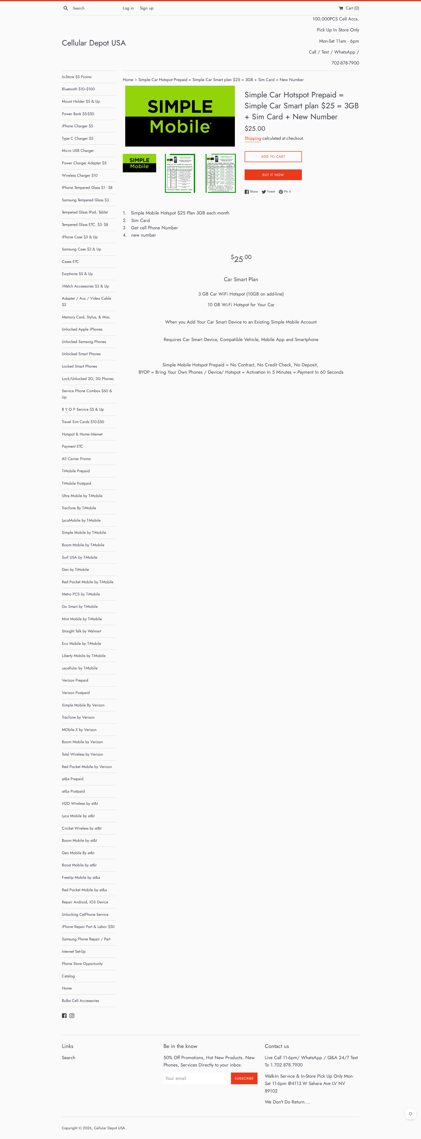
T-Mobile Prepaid (76, 471)
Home (67, 988)
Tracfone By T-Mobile (79, 508)
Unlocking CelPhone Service (85, 914)
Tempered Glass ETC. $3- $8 (85, 224)
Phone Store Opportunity (82, 963)
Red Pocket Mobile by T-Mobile (87, 582)
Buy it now (273, 174)
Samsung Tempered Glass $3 (85, 200)
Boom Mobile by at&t (79, 840)
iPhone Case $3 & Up (80, 237)
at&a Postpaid (73, 791)
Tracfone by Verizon (78, 717)
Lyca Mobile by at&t (78, 816)
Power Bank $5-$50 (78, 114)
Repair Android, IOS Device (85, 902)
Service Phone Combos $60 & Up (87, 394)
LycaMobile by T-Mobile (81, 520)
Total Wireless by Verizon (82, 754)
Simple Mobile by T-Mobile (84, 532)
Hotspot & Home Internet (82, 434)
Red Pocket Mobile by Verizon (87, 766)
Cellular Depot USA (94, 42)
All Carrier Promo (76, 459)
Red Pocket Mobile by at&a (84, 890)
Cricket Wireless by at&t (81, 828)
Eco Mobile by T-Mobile (81, 643)
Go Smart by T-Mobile (80, 606)
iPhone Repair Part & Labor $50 (88, 926)
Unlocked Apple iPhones (82, 329)
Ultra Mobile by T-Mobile (82, 496)
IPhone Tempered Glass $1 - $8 (87, 187)
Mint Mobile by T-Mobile (82, 619)
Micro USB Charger (78, 150)
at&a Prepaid (72, 779)
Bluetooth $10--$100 (78, 89)
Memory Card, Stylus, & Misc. (86, 317)
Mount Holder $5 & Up (81, 101)
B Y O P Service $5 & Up (83, 409)
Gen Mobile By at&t (78, 853)
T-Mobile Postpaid (76, 483)
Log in (128, 8)
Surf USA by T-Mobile (79, 557)
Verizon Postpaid (76, 692)
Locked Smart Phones (79, 366)
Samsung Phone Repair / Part (86, 939)
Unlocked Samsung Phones (84, 341)
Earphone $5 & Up (77, 274)
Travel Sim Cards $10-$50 (83, 422)
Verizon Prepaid (75, 680)
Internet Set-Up (74, 951)
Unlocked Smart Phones (81, 354)
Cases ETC (70, 261)
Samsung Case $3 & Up (81, 249)
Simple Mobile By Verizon (83, 705)
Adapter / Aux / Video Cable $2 (86, 301)
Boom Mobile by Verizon (82, 742)
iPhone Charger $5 (77, 126)
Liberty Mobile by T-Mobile (83, 655)
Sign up (146, 8)
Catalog (68, 976)
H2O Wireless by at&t (80, 803)
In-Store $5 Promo (77, 77)
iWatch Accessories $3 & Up (85, 286)
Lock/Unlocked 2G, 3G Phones (88, 378)
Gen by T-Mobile (75, 569)
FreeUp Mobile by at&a (81, 877)
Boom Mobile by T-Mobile (83, 545)
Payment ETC (72, 446)
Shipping (253, 138)
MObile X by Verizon (79, 729)
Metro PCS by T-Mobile (81, 594)
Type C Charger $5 (77, 138)
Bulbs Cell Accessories (80, 1000)
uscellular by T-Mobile (79, 668)
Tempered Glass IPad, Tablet (85, 212)
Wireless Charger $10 (80, 175)
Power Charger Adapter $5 (84, 163)
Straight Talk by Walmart (81, 631)
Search (68, 1057)
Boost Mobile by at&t (79, 865)
